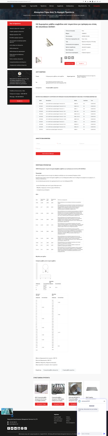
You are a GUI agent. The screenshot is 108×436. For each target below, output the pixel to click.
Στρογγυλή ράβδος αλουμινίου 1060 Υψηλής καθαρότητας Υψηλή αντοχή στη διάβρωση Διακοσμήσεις (58, 399)
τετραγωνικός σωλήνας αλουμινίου (18, 65)
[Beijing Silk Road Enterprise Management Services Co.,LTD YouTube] (90, 1)
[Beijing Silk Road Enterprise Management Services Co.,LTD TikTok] (95, 1)
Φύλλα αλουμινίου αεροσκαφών (17, 51)
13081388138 (24, 93)
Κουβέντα (19, 101)
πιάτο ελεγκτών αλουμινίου (16, 45)
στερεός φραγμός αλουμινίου (17, 31)
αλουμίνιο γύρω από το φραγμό (38, 15)
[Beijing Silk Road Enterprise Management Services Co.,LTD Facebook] (83, 1)
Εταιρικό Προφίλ (57, 417)
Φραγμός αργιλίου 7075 (15, 34)
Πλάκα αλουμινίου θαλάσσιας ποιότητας (17, 55)
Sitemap (67, 420)
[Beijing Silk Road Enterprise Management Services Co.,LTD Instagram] (92, 1)
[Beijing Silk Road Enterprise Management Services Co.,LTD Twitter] (85, 1)
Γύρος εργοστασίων (58, 418)
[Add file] (79, 433)
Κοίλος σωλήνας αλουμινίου (16, 59)
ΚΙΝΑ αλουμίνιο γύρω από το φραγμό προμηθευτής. (29, 434)
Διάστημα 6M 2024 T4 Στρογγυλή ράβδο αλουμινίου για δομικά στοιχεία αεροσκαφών (74, 399)
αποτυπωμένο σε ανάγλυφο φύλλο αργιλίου (18, 41)
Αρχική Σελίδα (26, 15)
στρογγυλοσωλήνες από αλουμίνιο (18, 62)
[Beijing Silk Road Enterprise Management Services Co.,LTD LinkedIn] (87, 1)
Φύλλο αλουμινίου (14, 48)
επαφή (55, 422)
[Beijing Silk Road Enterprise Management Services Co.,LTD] (12, 5)
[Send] (104, 433)
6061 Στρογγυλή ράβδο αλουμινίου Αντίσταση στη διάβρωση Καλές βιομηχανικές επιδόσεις (41, 399)
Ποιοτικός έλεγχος (58, 420)
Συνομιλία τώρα (70, 63)
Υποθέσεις (68, 418)
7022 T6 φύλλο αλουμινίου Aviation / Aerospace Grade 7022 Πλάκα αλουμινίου (91, 399)
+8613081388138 (19, 96)
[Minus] (104, 401)
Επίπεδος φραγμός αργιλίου (16, 37)
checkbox (37, 103)
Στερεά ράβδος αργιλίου (68, 370)
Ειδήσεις (68, 417)
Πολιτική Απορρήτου (70, 422)
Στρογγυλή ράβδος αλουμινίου (50, 370)
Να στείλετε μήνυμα (48, 153)
